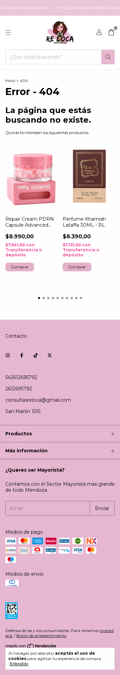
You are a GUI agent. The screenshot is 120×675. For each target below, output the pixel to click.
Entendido (19, 664)
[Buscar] (108, 57)
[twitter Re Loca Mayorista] (49, 355)
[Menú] (8, 33)
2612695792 (18, 389)
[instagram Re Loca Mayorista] (7, 355)
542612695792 (21, 377)
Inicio (10, 80)
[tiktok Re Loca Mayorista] (35, 355)
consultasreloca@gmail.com (38, 400)
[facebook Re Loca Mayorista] (21, 355)
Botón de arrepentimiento (41, 635)
